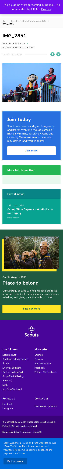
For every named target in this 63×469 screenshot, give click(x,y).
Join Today (31, 150)
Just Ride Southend (12, 389)
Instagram (7, 408)
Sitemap (38, 355)
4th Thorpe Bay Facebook (42, 365)
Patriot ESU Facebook (45, 372)
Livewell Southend (12, 367)
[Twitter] (58, 54)
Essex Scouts (9, 355)
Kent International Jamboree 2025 (28, 21)
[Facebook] (52, 54)
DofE (5, 385)
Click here (52, 406)
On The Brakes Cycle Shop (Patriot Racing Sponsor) (13, 376)
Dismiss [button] (46, 9)
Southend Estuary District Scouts (15, 361)
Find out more (31, 308)
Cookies (38, 359)
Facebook (7, 404)
